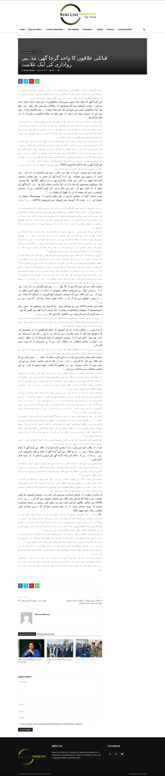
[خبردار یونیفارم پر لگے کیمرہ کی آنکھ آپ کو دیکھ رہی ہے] (89, 648)
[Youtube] (122, 754)
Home (20, 35)
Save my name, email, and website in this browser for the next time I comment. (52, 724)
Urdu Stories (42, 35)
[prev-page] (19, 666)
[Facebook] (20, 81)
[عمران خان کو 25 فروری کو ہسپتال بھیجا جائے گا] (31, 648)
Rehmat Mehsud (29, 70)
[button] (144, 29)
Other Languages (30, 35)
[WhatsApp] (37, 81)
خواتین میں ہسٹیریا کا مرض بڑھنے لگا (32, 600)
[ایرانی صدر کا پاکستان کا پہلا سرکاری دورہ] (60, 648)
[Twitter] (26, 81)
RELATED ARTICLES (27, 634)
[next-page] (23, 666)
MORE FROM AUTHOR (45, 634)
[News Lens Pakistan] (78, 15)
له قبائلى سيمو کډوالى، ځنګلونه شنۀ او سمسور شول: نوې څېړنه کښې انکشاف (84, 601)
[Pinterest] (31, 81)
